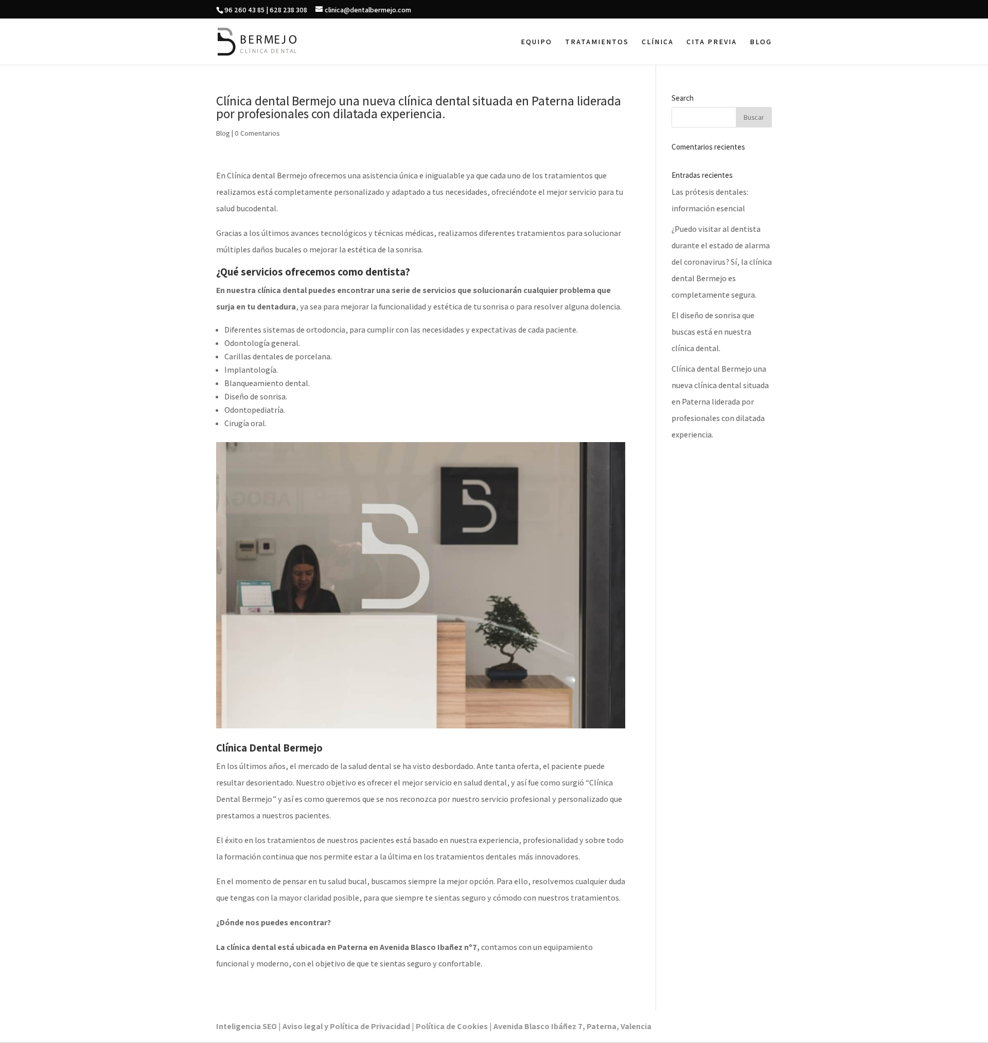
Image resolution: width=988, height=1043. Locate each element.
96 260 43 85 (244, 9)
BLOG (761, 42)
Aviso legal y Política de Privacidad (346, 1026)
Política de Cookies (452, 1026)
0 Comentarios (257, 133)
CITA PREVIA (711, 42)
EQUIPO (536, 42)
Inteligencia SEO (246, 1026)
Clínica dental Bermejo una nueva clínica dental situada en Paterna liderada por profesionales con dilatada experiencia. (720, 401)
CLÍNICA (658, 42)
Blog (223, 133)
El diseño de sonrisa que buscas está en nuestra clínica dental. (713, 332)
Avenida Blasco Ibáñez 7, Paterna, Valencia (572, 1026)
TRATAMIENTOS (597, 42)
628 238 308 (288, 9)
